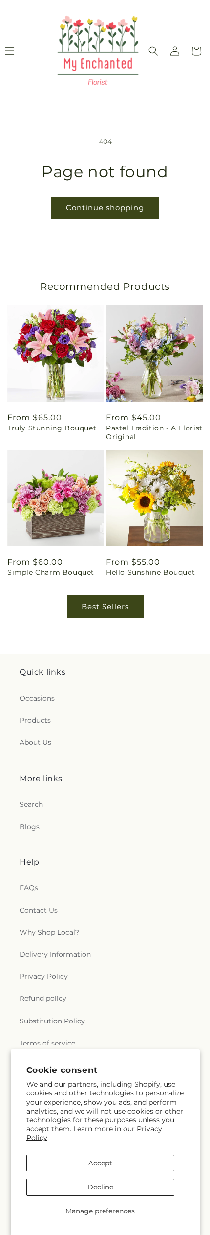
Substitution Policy (52, 1021)
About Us (35, 742)
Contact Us (39, 910)
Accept (100, 1163)
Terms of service (47, 1043)
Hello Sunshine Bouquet (150, 572)
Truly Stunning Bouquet (51, 428)
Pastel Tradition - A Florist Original (154, 432)
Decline (100, 1187)
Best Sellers (105, 606)
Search (31, 804)
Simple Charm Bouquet (50, 572)
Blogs (30, 826)
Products (35, 720)
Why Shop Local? (49, 932)
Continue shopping (105, 207)
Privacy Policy (44, 976)
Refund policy (43, 998)
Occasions (37, 698)
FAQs (29, 887)
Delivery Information (55, 954)
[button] (153, 51)
